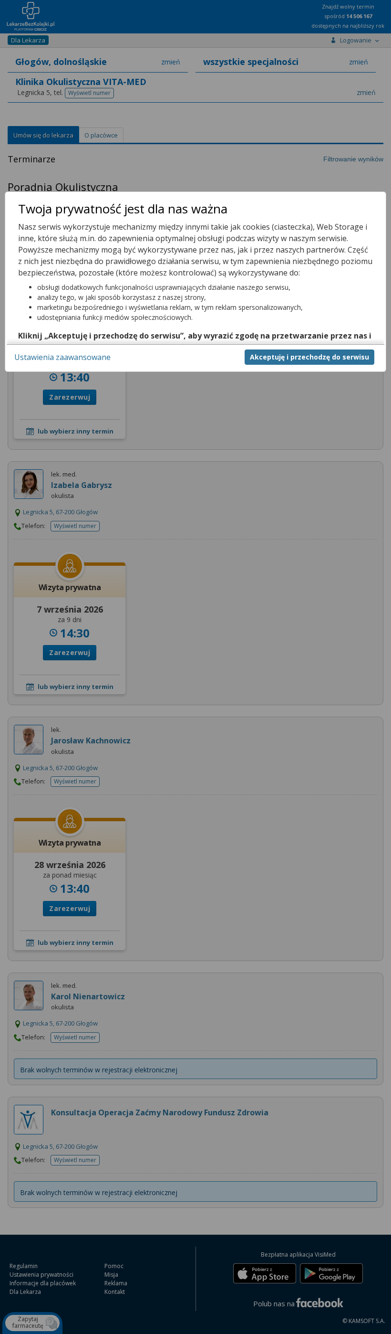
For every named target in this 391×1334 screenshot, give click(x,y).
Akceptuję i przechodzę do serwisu (309, 356)
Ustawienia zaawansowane (62, 357)
